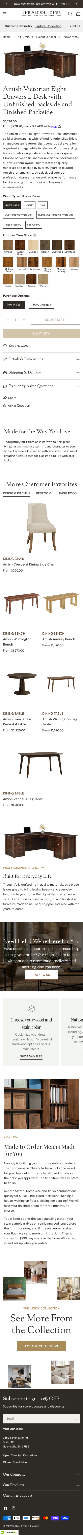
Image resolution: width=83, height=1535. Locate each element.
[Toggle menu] (5, 14)
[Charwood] (57, 245)
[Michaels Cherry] (61, 262)
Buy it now (41, 333)
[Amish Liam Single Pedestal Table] (22, 683)
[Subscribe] (75, 1418)
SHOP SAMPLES (31, 1056)
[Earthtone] (69, 245)
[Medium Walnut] (47, 262)
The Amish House (27, 1526)
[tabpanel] (41, 655)
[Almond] (8, 245)
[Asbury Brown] (20, 245)
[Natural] (74, 262)
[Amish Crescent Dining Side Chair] (41, 528)
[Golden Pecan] (8, 262)
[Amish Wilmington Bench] (22, 603)
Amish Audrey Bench (58, 639)
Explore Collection (48, 26)
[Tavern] (31, 279)
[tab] (16, 494)
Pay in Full (14, 305)
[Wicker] (43, 279)
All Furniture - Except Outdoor (37, 37)
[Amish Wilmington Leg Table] (61, 683)
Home (6, 37)
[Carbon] (45, 245)
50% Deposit (41, 305)
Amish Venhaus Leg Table (23, 799)
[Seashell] (20, 279)
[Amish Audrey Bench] (61, 603)
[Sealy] (8, 279)
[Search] (70, 14)
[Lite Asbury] (33, 262)
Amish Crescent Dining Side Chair (29, 564)
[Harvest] (22, 262)
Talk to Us (41, 975)
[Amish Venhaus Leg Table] (41, 763)
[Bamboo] (33, 245)
